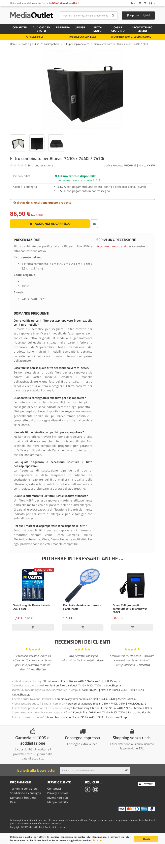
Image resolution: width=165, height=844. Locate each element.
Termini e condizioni (24, 788)
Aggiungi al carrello (52, 224)
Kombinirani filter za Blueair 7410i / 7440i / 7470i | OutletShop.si (82, 681)
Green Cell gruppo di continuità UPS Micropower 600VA (130, 609)
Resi (13, 802)
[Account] (133, 3)
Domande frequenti (23, 798)
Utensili (80, 27)
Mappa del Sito (57, 802)
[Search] (113, 15)
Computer (19, 27)
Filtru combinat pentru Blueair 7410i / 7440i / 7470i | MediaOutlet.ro (105, 703)
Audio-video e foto (41, 29)
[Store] (152, 3)
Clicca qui (97, 840)
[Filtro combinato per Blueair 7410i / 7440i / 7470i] (82, 89)
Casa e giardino (118, 29)
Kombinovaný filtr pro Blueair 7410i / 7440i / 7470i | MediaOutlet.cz (112, 708)
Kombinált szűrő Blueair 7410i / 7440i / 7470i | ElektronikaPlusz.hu (112, 712)
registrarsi (119, 246)
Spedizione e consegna (25, 793)
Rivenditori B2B (57, 798)
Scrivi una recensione (40, 165)
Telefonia (63, 27)
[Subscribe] (126, 770)
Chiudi (146, 838)
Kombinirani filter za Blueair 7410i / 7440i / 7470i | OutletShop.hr (83, 685)
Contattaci (54, 788)
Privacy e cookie (57, 793)
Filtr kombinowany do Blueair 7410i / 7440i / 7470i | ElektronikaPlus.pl (85, 717)
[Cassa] (145, 3)
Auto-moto (97, 29)
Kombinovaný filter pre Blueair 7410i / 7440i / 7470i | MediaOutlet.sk (95, 699)
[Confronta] (94, 223)
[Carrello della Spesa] (139, 3)
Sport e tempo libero (142, 29)
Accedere (102, 246)
